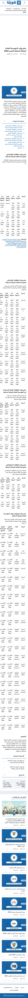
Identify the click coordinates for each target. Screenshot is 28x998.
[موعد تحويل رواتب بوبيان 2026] (14, 907)
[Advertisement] (14, 31)
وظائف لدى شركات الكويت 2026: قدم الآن (7, 784)
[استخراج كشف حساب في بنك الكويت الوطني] (14, 885)
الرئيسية (24, 8)
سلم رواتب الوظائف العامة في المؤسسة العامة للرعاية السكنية (14, 130)
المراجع (21, 148)
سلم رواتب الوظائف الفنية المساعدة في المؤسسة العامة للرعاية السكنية (15, 134)
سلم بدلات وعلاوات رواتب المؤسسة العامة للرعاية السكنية (14, 143)
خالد (21, 53)
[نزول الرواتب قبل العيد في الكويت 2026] (14, 928)
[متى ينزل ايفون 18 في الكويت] (14, 862)
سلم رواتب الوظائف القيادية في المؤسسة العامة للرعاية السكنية (14, 126)
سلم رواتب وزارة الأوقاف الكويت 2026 (20, 784)
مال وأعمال (16, 8)
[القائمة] (24, 2)
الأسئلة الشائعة (19, 146)
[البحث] (3, 2)
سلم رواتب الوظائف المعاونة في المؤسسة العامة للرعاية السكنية (14, 139)
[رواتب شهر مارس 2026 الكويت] (14, 949)
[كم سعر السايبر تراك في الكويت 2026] (14, 971)
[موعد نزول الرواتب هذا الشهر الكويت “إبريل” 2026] (14, 840)
